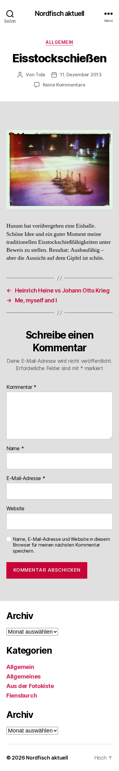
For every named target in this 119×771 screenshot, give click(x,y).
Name (15, 448)
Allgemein (59, 42)
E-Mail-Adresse (25, 478)
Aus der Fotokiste (30, 686)
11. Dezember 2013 (81, 75)
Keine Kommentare (64, 85)
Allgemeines (23, 676)
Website (15, 509)
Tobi (40, 75)
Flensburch (21, 695)
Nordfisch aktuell (59, 13)
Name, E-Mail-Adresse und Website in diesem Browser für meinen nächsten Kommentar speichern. (61, 545)
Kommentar (21, 387)
